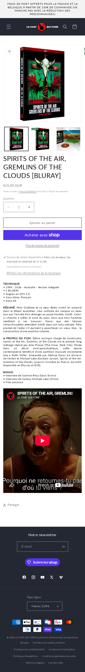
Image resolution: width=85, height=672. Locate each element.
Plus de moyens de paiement (42, 245)
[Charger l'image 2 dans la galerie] (42, 139)
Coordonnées (55, 662)
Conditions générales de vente (58, 656)
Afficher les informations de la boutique (34, 273)
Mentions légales (35, 662)
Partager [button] (13, 505)
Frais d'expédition (28, 191)
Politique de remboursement (49, 642)
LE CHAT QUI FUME (25, 637)
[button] (9, 27)
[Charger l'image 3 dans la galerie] (68, 139)
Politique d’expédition (26, 656)
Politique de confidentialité (29, 649)
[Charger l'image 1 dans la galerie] (16, 139)
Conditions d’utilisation (62, 649)
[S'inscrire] (63, 547)
